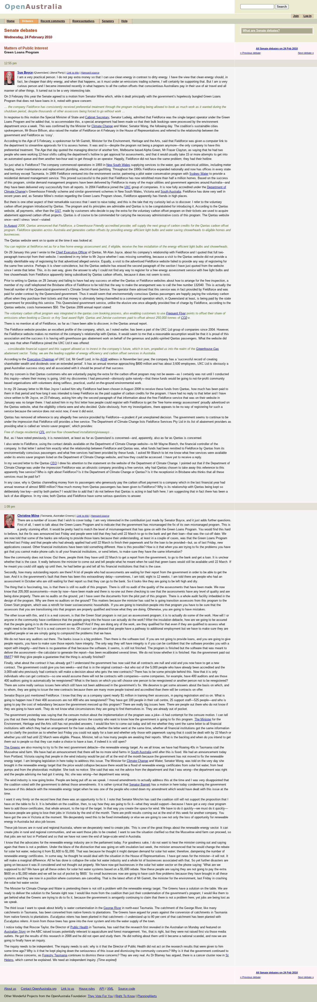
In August (10, 225)
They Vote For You (100, 996)
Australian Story (15, 931)
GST (58, 211)
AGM (103, 359)
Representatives (83, 21)
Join (296, 16)
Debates (27, 21)
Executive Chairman (40, 359)
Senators (108, 21)
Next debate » (306, 53)
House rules (87, 988)
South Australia (171, 191)
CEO (53, 463)
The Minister (202, 719)
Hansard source (90, 72)
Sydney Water (198, 173)
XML (110, 988)
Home (11, 21)
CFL (42, 432)
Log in (307, 16)
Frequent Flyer (176, 313)
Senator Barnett (139, 784)
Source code (126, 988)
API (101, 988)
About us (10, 988)
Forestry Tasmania (54, 955)
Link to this (73, 72)
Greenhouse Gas (207, 349)
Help (124, 21)
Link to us (67, 988)
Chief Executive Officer (71, 252)
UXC (127, 187)
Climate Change (102, 126)
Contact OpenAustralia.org (38, 988)
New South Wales (118, 165)
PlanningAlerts (147, 996)
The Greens (12, 747)
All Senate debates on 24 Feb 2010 (277, 48)
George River (112, 908)
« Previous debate (250, 53)
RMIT (8, 657)
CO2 (184, 317)
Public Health (79, 927)
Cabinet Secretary (97, 117)
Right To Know (125, 996)
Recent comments (53, 21)
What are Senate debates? (261, 30)
